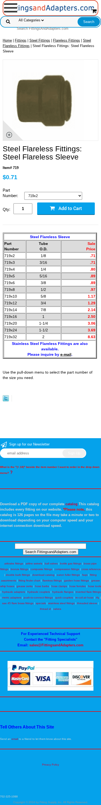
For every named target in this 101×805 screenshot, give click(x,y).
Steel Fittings (39, 40)
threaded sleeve (87, 603)
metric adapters (11, 597)
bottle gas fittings (70, 563)
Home (7, 40)
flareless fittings (52, 580)
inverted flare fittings (88, 591)
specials (41, 603)
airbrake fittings (13, 563)
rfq (97, 597)
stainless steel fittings (61, 603)
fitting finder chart (29, 580)
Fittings (20, 40)
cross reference (91, 569)
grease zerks (25, 586)
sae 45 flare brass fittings (17, 603)
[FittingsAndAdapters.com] (50, 8)
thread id (45, 608)
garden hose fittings (76, 580)
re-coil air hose (84, 597)
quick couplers (64, 597)
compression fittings (67, 569)
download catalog (43, 574)
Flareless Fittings (66, 40)
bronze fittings (19, 569)
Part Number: (11, 193)
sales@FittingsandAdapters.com (56, 645)
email (15, 738)
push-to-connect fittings (38, 597)
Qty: (6, 209)
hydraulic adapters (13, 591)
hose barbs (42, 586)
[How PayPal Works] (50, 689)
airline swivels (34, 563)
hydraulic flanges (62, 591)
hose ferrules (77, 586)
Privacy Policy (50, 764)
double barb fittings (18, 574)
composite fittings (41, 569)
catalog (71, 504)
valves (57, 608)
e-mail (65, 354)
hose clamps (59, 586)
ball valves (51, 563)
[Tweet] (6, 400)
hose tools (94, 586)
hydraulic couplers (38, 591)
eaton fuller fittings (68, 574)
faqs (85, 574)
